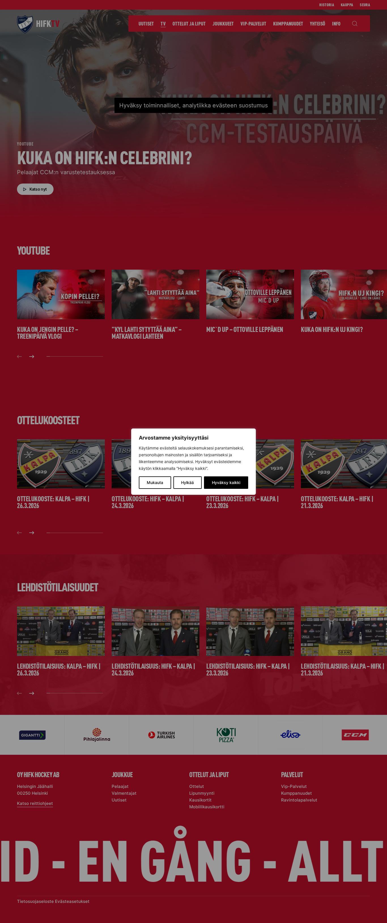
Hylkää (187, 482)
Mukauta (155, 482)
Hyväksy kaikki (226, 482)
